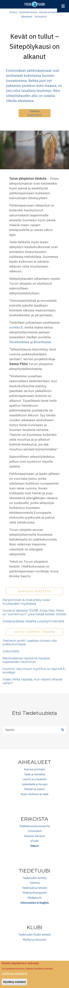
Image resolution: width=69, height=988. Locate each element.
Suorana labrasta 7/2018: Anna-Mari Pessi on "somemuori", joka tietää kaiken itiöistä (34, 612)
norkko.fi (16, 327)
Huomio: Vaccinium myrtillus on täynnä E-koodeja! (34, 670)
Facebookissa (19, 342)
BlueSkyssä (42, 342)
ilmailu (41, 769)
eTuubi (34, 841)
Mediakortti (35, 897)
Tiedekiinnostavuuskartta (34, 826)
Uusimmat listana (28, 12)
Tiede (27, 774)
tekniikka (39, 774)
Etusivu (13, 12)
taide (45, 794)
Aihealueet (26, 16)
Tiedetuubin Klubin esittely (34, 934)
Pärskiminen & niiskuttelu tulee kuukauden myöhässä (26, 602)
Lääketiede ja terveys (35, 784)
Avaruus (29, 769)
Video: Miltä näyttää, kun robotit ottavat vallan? (32, 681)
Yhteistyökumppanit (34, 892)
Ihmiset (28, 789)
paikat (41, 789)
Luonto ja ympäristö (34, 779)
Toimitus (34, 111)
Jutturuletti (40, 16)
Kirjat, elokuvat (30, 794)
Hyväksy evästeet (14, 981)
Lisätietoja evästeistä (14, 973)
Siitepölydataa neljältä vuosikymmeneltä (33, 621)
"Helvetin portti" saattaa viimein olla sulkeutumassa (30, 642)
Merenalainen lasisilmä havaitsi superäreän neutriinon (26, 660)
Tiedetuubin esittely (34, 878)
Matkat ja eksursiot (34, 939)
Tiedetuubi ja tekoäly (34, 887)
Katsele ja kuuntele (49, 12)
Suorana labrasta (34, 836)
